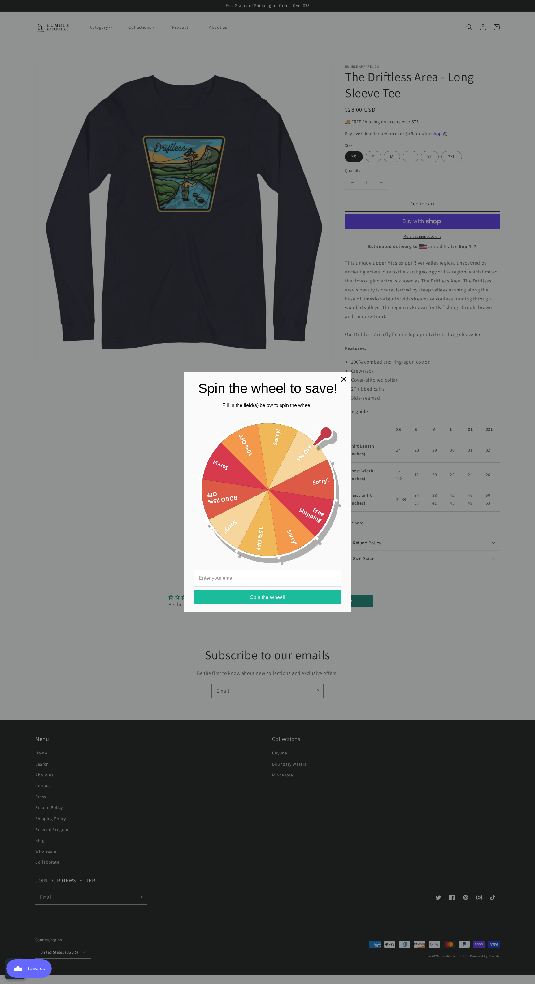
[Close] (343, 379)
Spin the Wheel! (267, 597)
